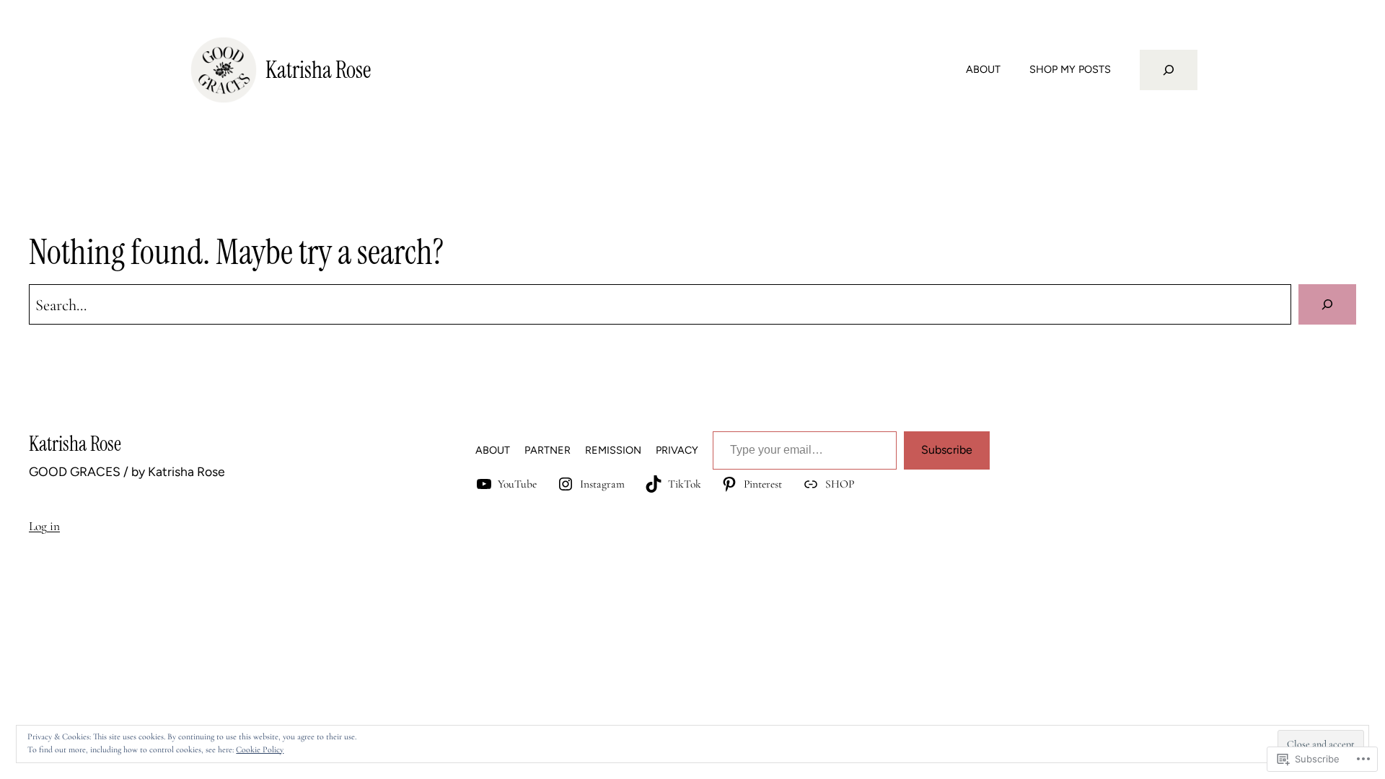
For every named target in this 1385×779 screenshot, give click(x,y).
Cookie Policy (259, 749)
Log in (44, 526)
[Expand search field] (1168, 70)
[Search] (1327, 304)
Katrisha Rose (318, 70)
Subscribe (946, 450)
